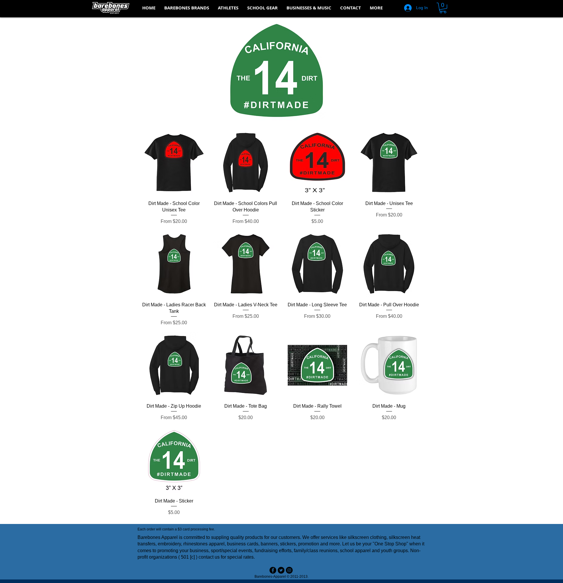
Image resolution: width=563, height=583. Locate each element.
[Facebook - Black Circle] (272, 570)
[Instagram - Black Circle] (289, 570)
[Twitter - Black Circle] (281, 570)
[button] (186, 8)
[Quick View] (174, 163)
